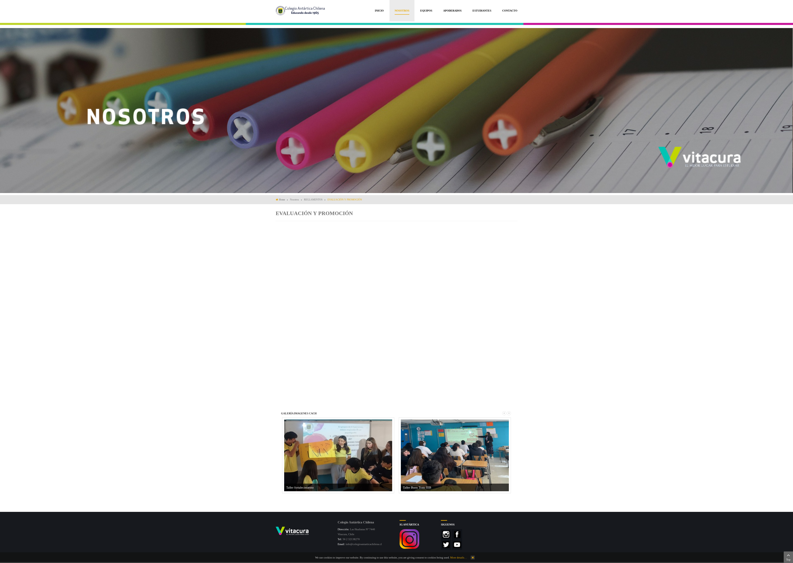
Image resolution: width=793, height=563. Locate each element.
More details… (458, 557)
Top (788, 559)
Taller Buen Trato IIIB (417, 487)
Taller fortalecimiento (300, 487)
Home (282, 199)
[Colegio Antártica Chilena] (301, 10)
